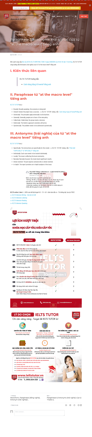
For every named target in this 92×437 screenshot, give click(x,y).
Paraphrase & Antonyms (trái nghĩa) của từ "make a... (64, 399)
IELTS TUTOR (14, 105)
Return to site (15, 405)
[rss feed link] (81, 405)
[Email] (78, 405)
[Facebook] (66, 405)
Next (48, 396)
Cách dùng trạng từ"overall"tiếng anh (70, 112)
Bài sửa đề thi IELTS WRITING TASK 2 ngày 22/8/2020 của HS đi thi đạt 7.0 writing (47, 62)
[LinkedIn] (74, 405)
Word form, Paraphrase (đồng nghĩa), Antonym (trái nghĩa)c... (25, 399)
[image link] (6, 16)
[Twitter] (70, 405)
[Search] (75, 16)
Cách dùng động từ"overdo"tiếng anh (37, 84)
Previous (14, 396)
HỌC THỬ (84, 16)
